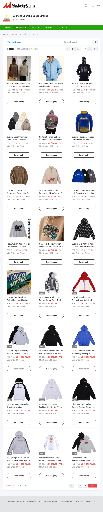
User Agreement (66, 501)
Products (22, 27)
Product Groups (14, 42)
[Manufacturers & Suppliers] (19, 5)
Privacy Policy (91, 501)
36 (20, 485)
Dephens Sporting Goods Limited (30, 15)
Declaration (79, 501)
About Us (35, 27)
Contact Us (62, 27)
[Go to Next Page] (94, 49)
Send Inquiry (19, 102)
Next (92, 485)
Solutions (48, 27)
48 (26, 485)
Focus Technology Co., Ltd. (34, 501)
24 (14, 486)
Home (7, 27)
